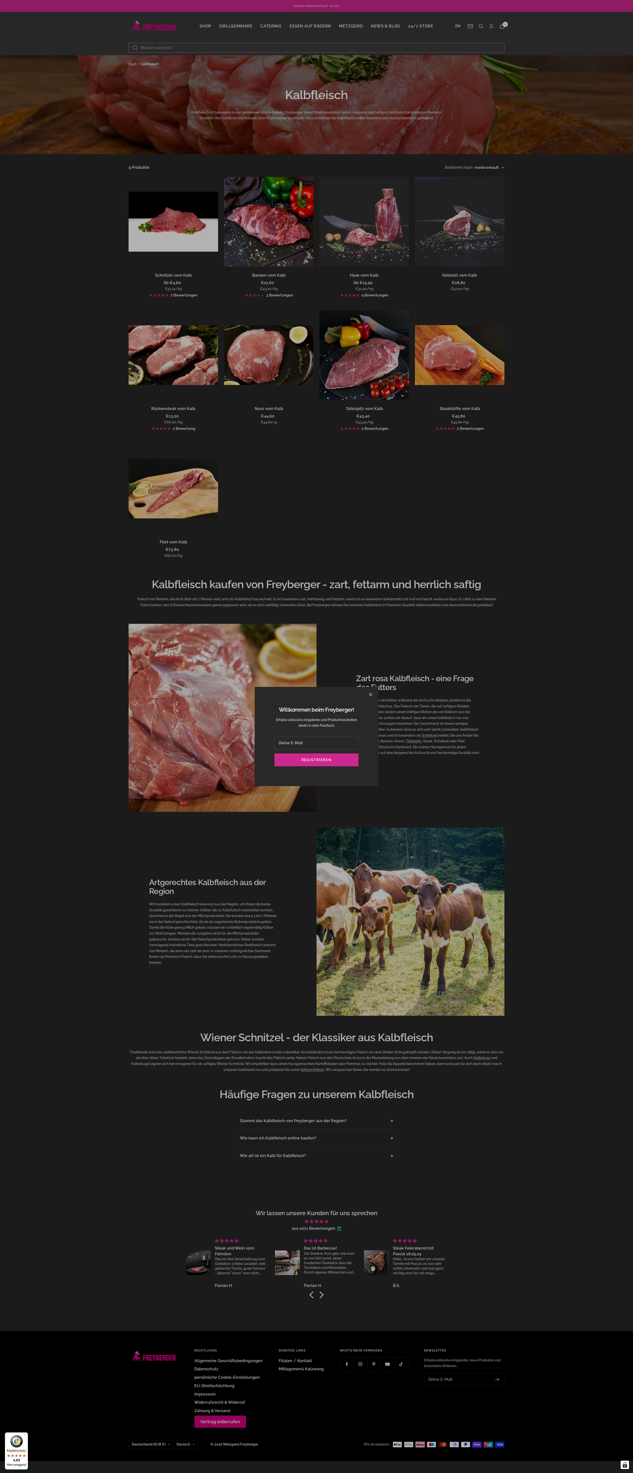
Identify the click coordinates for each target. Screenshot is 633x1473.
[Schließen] (370, 694)
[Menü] (25, 1435)
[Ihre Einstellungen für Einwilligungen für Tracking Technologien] (625, 1465)
